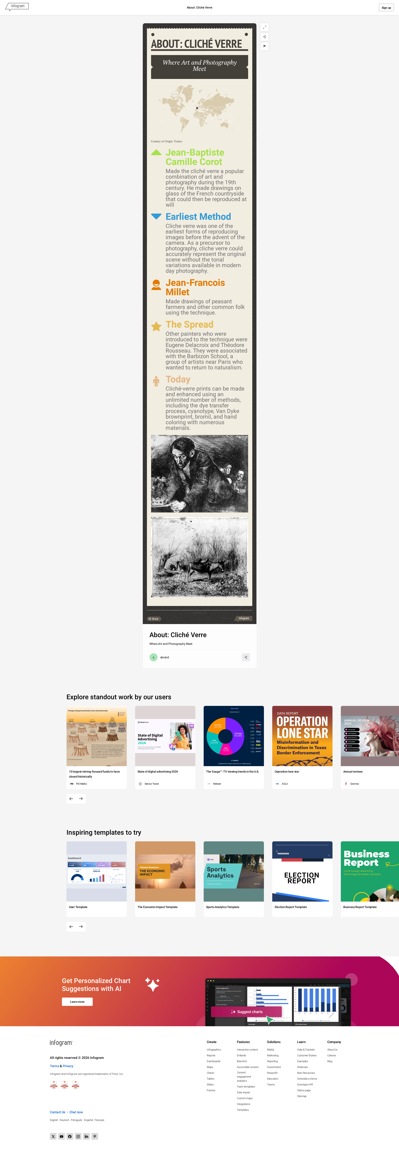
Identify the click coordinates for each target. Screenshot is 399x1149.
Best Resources (306, 1072)
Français (99, 1120)
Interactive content (247, 1049)
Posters (211, 1090)
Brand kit (242, 1061)
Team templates (246, 1086)
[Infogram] (17, 7)
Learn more (77, 1001)
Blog (329, 1061)
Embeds (241, 1055)
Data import (243, 1092)
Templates (243, 1109)
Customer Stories (306, 1055)
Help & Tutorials (306, 1049)
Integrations (243, 1104)
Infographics (214, 1049)
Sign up (386, 7)
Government (274, 1067)
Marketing (272, 1055)
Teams (271, 1084)
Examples (302, 1061)
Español (88, 1120)
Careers (331, 1055)
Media (270, 1049)
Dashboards (213, 1061)
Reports (211, 1055)
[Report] (264, 46)
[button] (197, 108)
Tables (210, 1078)
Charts (210, 1072)
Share (155, 618)
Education (272, 1078)
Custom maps (245, 1098)
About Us (332, 1049)
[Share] (264, 37)
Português (76, 1120)
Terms (54, 1066)
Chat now (76, 1112)
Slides (210, 1084)
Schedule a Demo (307, 1078)
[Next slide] (81, 799)
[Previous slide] (71, 799)
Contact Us (57, 1112)
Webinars (302, 1067)
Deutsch (64, 1120)
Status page (304, 1090)
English (54, 1120)
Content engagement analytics (244, 1076)
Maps (210, 1067)
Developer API (305, 1084)
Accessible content (248, 1067)
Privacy (68, 1066)
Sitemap (302, 1096)
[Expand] (264, 27)
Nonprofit (272, 1072)
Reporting (272, 1061)
